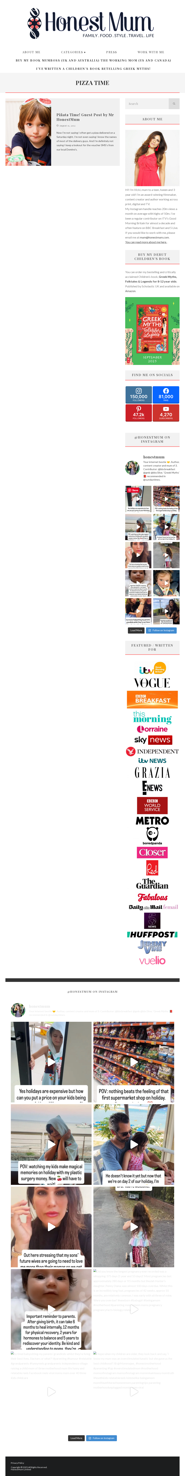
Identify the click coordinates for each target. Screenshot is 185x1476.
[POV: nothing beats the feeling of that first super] (166, 499)
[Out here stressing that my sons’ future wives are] (138, 555)
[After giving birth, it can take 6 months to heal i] (138, 583)
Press (111, 52)
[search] (174, 103)
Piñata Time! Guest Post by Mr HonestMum (85, 117)
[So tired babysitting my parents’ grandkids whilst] (138, 611)
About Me (31, 52)
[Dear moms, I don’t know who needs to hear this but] (166, 555)
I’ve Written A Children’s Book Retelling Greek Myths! (93, 69)
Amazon (130, 291)
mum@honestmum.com (154, 237)
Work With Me (151, 52)
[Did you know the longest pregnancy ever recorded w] (166, 583)
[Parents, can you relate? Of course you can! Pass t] (138, 499)
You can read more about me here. (146, 242)
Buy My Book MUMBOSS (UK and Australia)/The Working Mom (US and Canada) (93, 60)
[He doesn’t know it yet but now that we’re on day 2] (166, 527)
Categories (72, 52)
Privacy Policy (17, 1463)
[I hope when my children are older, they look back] (166, 611)
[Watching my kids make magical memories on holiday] (138, 527)
